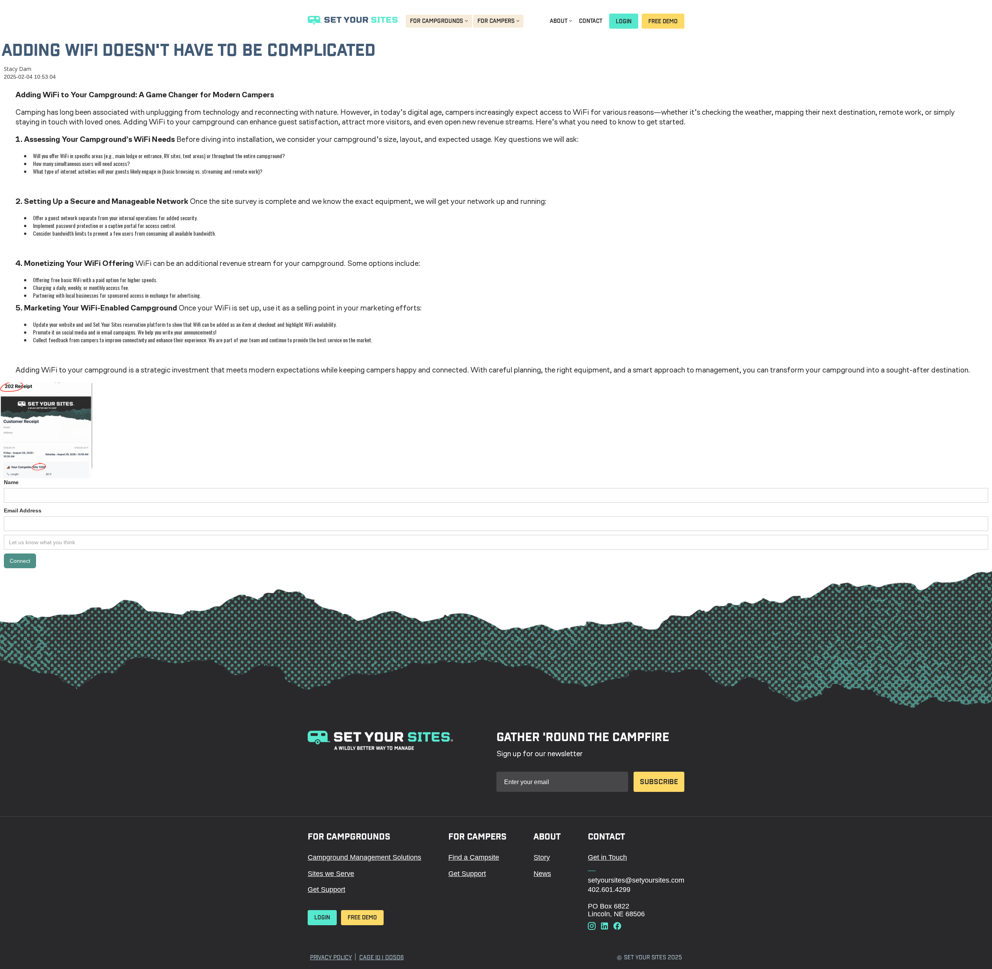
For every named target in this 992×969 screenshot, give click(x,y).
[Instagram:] (592, 927)
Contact (590, 21)
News (542, 874)
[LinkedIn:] (604, 926)
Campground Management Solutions (364, 857)
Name (11, 482)
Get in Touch (607, 857)
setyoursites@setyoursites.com (636, 880)
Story (542, 857)
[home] (353, 21)
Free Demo (663, 21)
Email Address (22, 510)
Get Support (326, 889)
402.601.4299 (609, 889)
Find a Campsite (473, 857)
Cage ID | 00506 (381, 957)
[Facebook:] (617, 927)
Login (624, 21)
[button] (439, 21)
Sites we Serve (331, 874)
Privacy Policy (331, 957)
